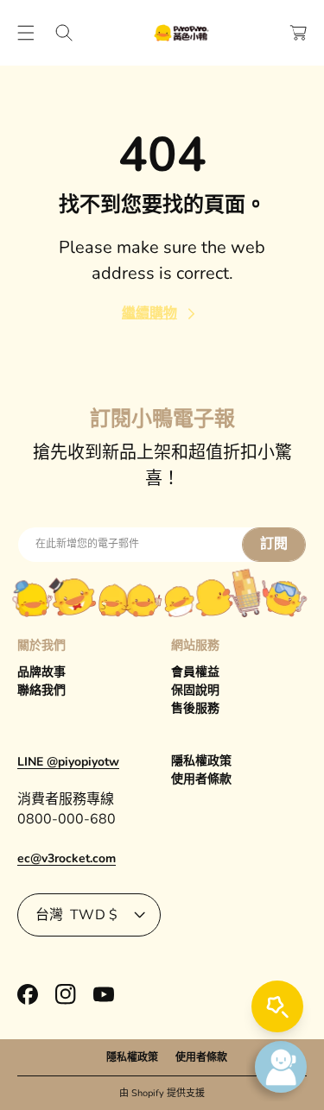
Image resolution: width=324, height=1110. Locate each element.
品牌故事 (41, 672)
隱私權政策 (201, 761)
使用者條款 (201, 779)
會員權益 (195, 672)
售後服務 (195, 708)
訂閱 (274, 543)
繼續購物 (149, 313)
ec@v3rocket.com (66, 858)
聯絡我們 (41, 690)
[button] (26, 33)
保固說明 (195, 690)
